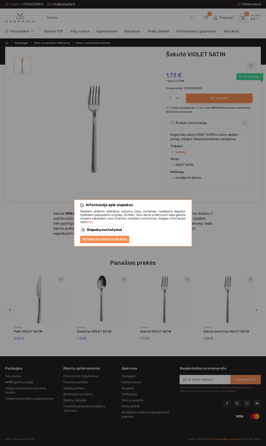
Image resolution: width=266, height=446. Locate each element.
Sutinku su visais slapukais (105, 239)
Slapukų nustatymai (104, 230)
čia (90, 222)
